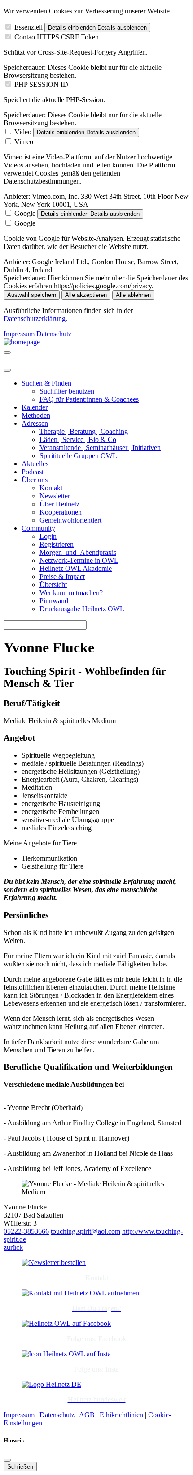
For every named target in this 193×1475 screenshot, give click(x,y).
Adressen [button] (35, 423)
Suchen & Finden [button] (46, 383)
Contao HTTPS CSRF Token (56, 37)
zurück (13, 1247)
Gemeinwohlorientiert (70, 520)
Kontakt (50, 488)
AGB (87, 1415)
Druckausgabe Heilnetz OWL (81, 609)
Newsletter (54, 496)
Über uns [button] (35, 480)
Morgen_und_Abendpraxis (77, 552)
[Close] (7, 370)
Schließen (20, 1466)
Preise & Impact (62, 576)
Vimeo (23, 142)
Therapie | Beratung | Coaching (83, 431)
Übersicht (53, 584)
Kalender (35, 407)
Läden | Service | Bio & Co (77, 439)
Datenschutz (53, 334)
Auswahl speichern (31, 295)
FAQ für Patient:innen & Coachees (89, 399)
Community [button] (38, 528)
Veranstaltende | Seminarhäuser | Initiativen (100, 447)
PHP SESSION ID (41, 84)
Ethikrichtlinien (121, 1415)
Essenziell (28, 27)
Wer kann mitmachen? (71, 592)
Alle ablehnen (133, 295)
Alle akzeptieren (86, 295)
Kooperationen (60, 512)
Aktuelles (35, 463)
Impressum (19, 334)
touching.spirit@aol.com (85, 1231)
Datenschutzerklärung (35, 318)
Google (24, 213)
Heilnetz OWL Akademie (75, 568)
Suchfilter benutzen (66, 391)
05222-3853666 (26, 1231)
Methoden (36, 415)
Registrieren (56, 544)
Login (48, 536)
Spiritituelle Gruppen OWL (78, 455)
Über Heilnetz (59, 504)
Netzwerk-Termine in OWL (78, 560)
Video (22, 132)
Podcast (33, 472)
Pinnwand (53, 601)
